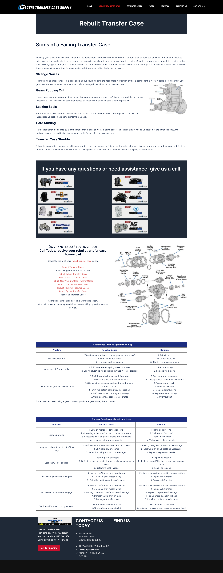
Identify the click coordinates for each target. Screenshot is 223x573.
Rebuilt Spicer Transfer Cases (73, 291)
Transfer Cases (134, 6)
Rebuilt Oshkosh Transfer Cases (73, 284)
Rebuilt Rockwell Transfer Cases (73, 288)
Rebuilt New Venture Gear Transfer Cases (73, 281)
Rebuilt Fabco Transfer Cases (73, 274)
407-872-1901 (199, 6)
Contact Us (181, 6)
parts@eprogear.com (89, 549)
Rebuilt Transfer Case (109, 6)
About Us (165, 6)
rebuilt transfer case (81, 261)
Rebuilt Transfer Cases (73, 267)
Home (89, 6)
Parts (151, 6)
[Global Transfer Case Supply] (44, 7)
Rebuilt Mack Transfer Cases (73, 277)
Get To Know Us (49, 548)
